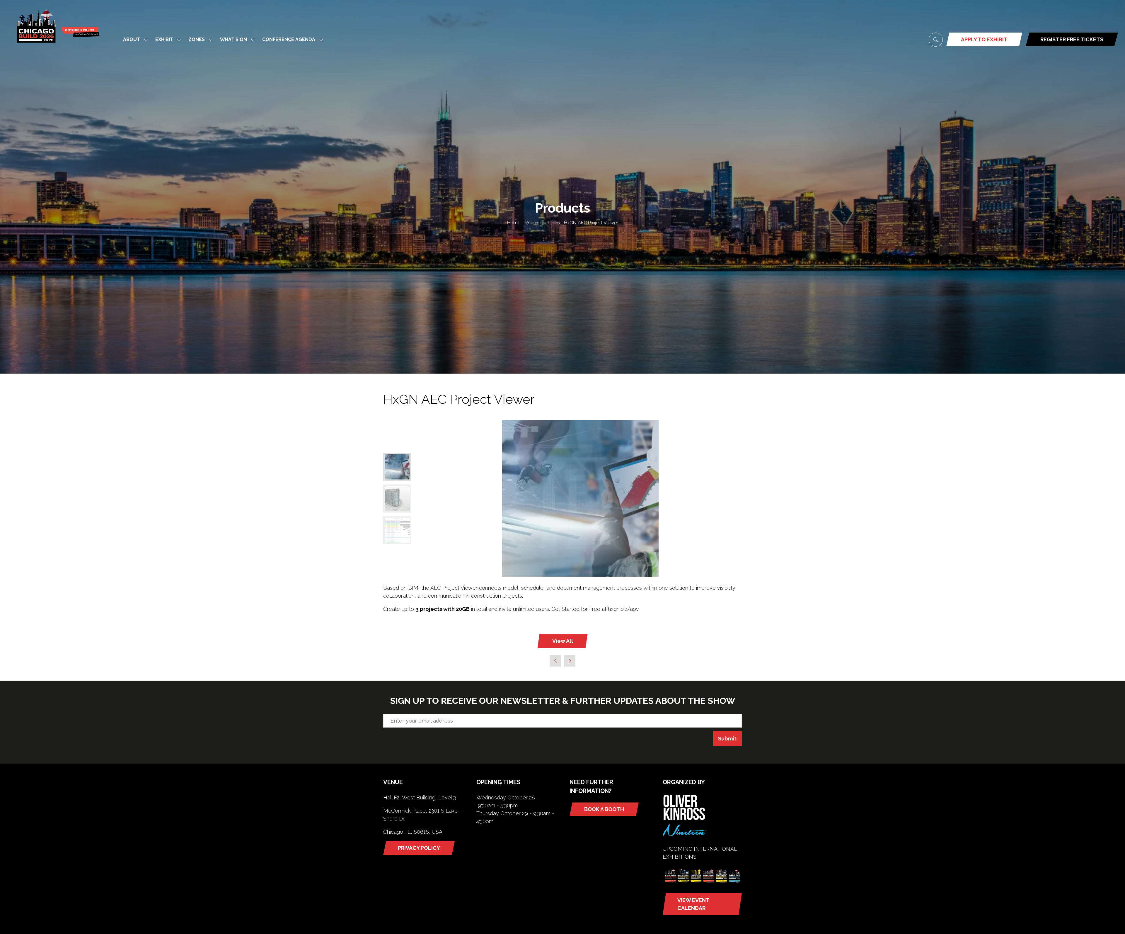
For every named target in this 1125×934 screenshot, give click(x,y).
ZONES (196, 39)
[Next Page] (569, 661)
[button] (936, 40)
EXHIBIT (164, 39)
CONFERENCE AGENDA (288, 39)
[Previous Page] (555, 661)
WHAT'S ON (233, 39)
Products (542, 223)
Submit (727, 738)
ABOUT (131, 39)
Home (513, 223)
